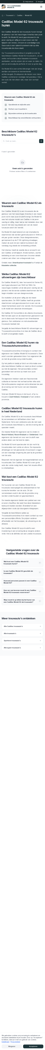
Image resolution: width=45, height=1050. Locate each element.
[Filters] (41, 141)
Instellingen (5, 1042)
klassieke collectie (9, 265)
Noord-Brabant (20, 435)
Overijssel (24, 397)
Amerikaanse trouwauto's (22, 263)
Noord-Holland (7, 435)
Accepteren (33, 1046)
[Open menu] (41, 7)
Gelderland (33, 435)
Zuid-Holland (14, 397)
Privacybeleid (15, 1042)
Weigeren (11, 1046)
